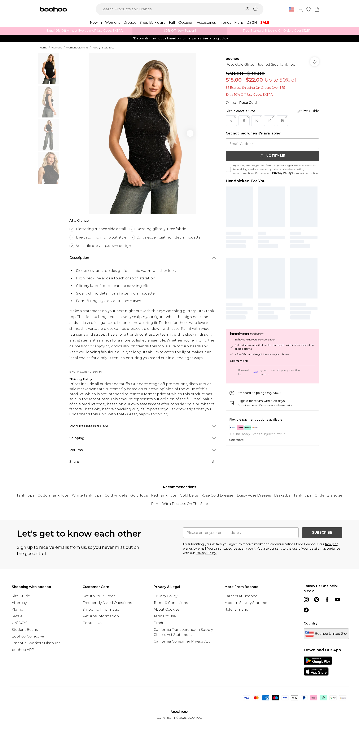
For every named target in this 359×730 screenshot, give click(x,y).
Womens (56, 47)
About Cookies (166, 609)
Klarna (17, 609)
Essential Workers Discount (36, 643)
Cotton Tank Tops (53, 495)
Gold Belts (189, 495)
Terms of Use (165, 616)
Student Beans (25, 630)
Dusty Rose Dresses (254, 495)
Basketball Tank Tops (292, 495)
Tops (95, 47)
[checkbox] (228, 169)
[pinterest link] (316, 599)
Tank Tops (25, 495)
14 (269, 121)
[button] (292, 9)
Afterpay (19, 603)
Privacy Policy (282, 173)
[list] (142, 133)
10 (257, 121)
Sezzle (17, 616)
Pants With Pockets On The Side (179, 504)
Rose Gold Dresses (217, 495)
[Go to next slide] (190, 133)
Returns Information (101, 616)
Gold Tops (139, 495)
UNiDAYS (19, 623)
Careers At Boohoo (241, 596)
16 (282, 121)
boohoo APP (23, 650)
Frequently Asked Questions (107, 603)
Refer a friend (236, 609)
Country (311, 623)
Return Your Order (99, 596)
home (43, 47)
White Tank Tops (86, 495)
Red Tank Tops (163, 495)
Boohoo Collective (28, 636)
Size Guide (21, 596)
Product (161, 623)
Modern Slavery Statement (247, 603)
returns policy (284, 405)
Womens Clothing (77, 47)
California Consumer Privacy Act (182, 641)
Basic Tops (108, 47)
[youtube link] (337, 599)
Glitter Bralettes (328, 495)
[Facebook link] (327, 599)
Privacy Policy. (206, 553)
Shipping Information (102, 609)
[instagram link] (306, 599)
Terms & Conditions (171, 603)
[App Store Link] (318, 666)
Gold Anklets (116, 495)
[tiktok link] (306, 610)
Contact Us (92, 623)
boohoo (232, 59)
